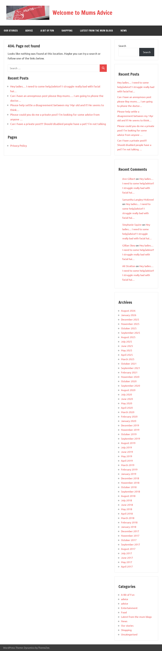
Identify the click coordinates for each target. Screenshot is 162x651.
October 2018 (129, 487)
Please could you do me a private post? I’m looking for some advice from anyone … (135, 130)
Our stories (11, 30)
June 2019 (127, 451)
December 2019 (130, 425)
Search (122, 45)
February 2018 (129, 522)
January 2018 (128, 526)
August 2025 (128, 337)
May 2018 (126, 509)
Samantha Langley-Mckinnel (138, 199)
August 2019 (128, 442)
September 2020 (130, 385)
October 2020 (129, 381)
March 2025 (127, 359)
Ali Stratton (128, 266)
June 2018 (127, 504)
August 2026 (128, 310)
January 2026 (128, 315)
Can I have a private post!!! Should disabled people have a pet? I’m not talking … (134, 145)
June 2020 (127, 398)
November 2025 (130, 323)
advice (29, 30)
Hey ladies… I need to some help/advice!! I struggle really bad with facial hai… (135, 87)
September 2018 (130, 491)
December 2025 (130, 319)
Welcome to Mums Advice (82, 13)
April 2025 (127, 354)
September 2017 (130, 544)
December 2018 (130, 478)
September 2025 (130, 332)
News (124, 30)
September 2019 (130, 438)
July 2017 (126, 553)
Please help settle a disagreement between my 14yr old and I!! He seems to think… (135, 116)
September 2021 (130, 367)
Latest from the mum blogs (96, 30)
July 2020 (126, 394)
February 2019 (129, 469)
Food (124, 612)
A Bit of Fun (47, 30)
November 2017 (130, 535)
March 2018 (127, 517)
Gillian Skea (128, 245)
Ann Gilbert (128, 178)
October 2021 (129, 363)
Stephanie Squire (132, 224)
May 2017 (126, 562)
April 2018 (127, 513)
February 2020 (129, 416)
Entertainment (129, 607)
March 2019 (127, 465)
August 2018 (128, 495)
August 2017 (128, 548)
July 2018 (126, 500)
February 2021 (129, 372)
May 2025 (126, 350)
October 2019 (129, 434)
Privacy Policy (18, 145)
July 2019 (126, 447)
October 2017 (129, 540)
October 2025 (129, 328)
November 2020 (130, 376)
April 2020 (127, 407)
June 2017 (127, 557)
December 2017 (130, 531)
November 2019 (130, 429)
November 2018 (130, 482)
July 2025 (126, 341)
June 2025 (127, 345)
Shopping (67, 30)
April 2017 (127, 566)
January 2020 (128, 420)
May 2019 (126, 456)
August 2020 (128, 390)
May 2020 (126, 403)
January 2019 (128, 473)
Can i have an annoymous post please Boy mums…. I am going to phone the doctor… (135, 101)
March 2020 (127, 412)
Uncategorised (129, 634)
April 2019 (127, 460)
